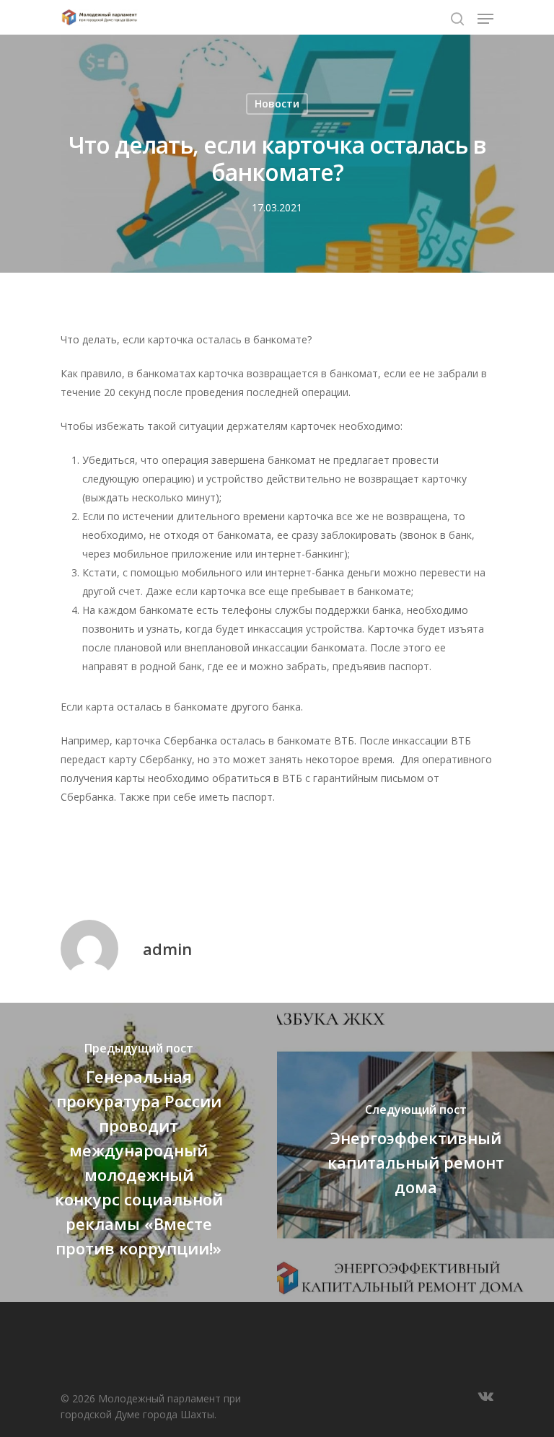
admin (167, 948)
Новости (277, 103)
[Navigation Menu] (485, 19)
